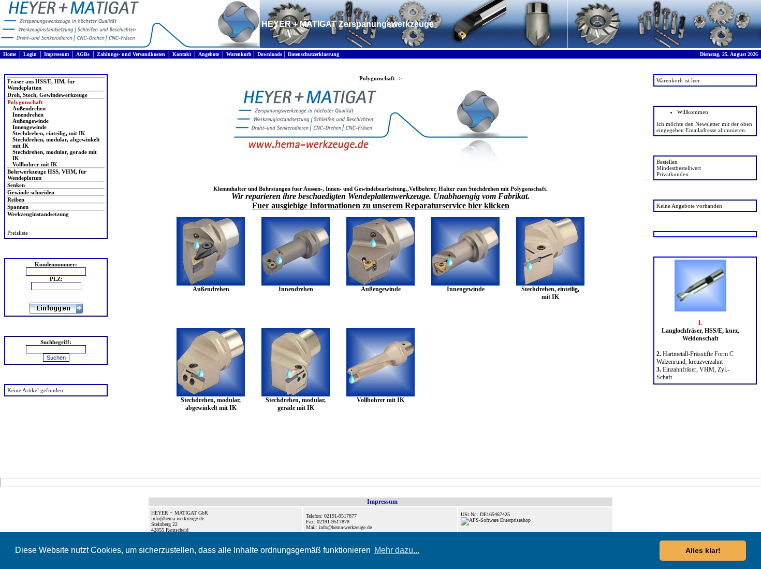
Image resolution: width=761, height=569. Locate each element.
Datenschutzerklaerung (313, 54)
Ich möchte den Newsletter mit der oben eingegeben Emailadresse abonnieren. (704, 127)
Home (9, 54)
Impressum (56, 54)
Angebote (208, 54)
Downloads (269, 54)
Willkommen (692, 112)
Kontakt (181, 54)
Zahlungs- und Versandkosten (131, 54)
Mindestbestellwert (678, 168)
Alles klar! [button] (703, 550)
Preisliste (17, 233)
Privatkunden (672, 174)
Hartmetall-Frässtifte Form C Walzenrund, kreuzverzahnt (695, 357)
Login (30, 54)
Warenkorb (239, 54)
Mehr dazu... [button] (396, 550)
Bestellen (667, 162)
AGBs (83, 54)
